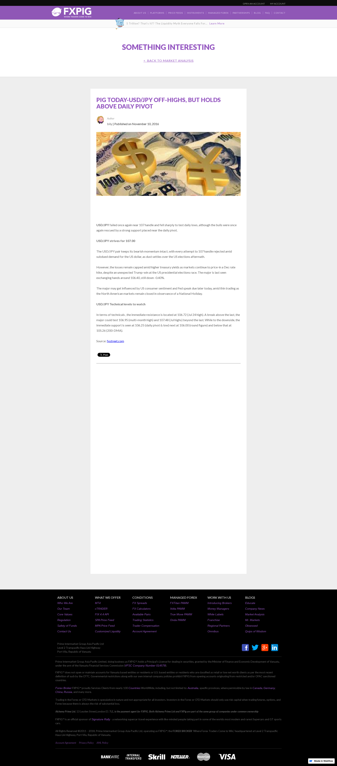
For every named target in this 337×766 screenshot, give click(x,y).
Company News (255, 608)
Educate (250, 603)
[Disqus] (168, 416)
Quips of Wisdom (255, 631)
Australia (193, 688)
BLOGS (250, 597)
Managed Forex (218, 13)
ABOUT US (65, 597)
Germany (269, 688)
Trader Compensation (145, 625)
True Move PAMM (181, 614)
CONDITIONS (142, 597)
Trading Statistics (142, 620)
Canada (257, 688)
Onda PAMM (178, 620)
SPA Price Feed (104, 620)
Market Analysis (254, 614)
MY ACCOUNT (278, 3)
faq (267, 13)
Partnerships (241, 13)
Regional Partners (219, 625)
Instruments (195, 13)
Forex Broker (63, 688)
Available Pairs (141, 614)
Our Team (63, 608)
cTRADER (101, 608)
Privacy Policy (86, 742)
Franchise (214, 620)
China (59, 691)
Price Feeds (175, 13)
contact (280, 13)
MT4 (98, 603)
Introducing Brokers (220, 603)
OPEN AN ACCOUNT (254, 3)
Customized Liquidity (108, 631)
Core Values (64, 614)
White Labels (215, 614)
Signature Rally (100, 719)
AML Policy (102, 742)
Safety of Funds (67, 625)
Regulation (64, 620)
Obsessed (251, 625)
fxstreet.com (115, 341)
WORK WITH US (219, 597)
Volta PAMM (177, 608)
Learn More (216, 23)
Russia (68, 691)
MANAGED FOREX (183, 597)
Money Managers (218, 608)
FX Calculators (141, 608)
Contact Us (64, 631)
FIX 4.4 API (102, 614)
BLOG (257, 13)
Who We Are (65, 603)
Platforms (157, 13)
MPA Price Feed (105, 625)
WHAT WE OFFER (108, 597)
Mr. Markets (252, 620)
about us (140, 13)
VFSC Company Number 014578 (145, 665)
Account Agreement (144, 631)
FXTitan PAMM (179, 603)
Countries (134, 688)
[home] (71, 14)
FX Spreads (139, 603)
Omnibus (213, 631)
